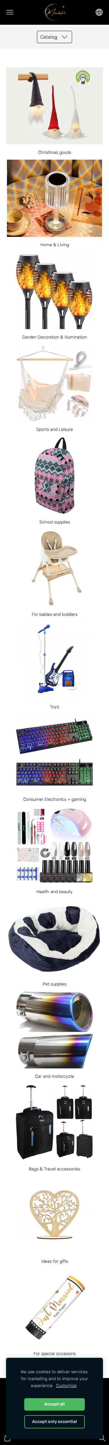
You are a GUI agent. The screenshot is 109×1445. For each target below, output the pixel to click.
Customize (66, 1385)
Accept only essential (54, 1421)
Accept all (54, 1404)
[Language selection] (99, 12)
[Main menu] (10, 12)
